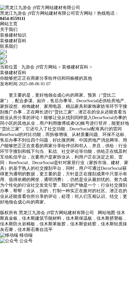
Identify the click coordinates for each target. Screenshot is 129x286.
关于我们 (9, 29)
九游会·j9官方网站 (39, 67)
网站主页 (9, 24)
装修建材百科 (13, 40)
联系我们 (9, 46)
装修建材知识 (13, 35)
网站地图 (106, 212)
